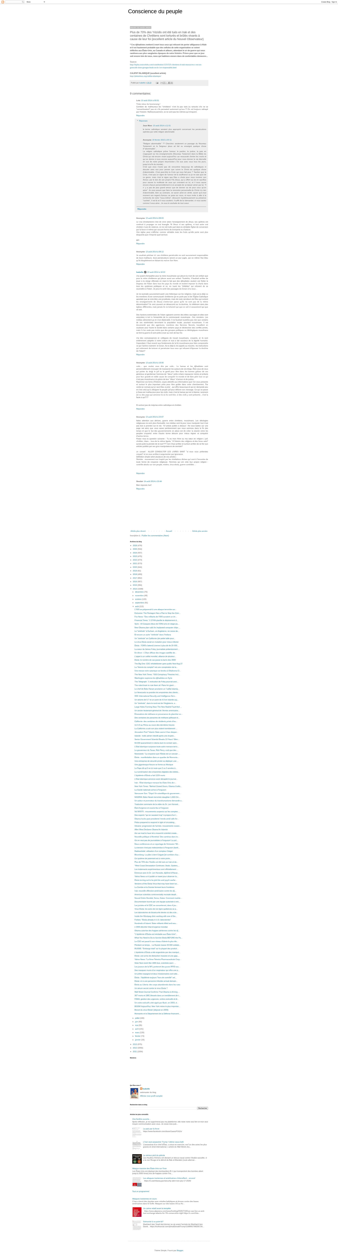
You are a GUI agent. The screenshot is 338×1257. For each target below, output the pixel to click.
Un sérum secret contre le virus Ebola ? (151, 988)
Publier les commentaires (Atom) (155, 535)
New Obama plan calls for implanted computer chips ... (157, 627)
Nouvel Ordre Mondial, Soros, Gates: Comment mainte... (158, 898)
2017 (135, 578)
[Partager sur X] (166, 83)
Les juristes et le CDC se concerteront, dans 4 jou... (156, 905)
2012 (135, 1048)
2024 (135, 553)
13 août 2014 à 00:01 (150, 100)
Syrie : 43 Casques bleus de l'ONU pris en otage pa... (157, 624)
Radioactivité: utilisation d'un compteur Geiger (154, 851)
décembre (139, 592)
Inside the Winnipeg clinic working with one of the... (156, 916)
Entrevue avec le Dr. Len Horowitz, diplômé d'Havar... (157, 873)
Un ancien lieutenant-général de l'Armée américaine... (157, 710)
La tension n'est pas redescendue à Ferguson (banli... (157, 848)
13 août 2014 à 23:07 (155, 417)
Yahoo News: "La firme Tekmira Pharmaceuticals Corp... (158, 959)
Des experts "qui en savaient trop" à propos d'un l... (156, 815)
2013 (135, 1044)
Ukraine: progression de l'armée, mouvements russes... (158, 826)
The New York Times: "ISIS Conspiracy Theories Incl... (157, 674)
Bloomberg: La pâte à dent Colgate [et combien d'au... (157, 855)
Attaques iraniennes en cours (144, 1199)
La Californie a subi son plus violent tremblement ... (156, 728)
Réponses (143, 121)
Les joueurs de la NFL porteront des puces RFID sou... (157, 967)
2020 (135, 567)
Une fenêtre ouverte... (141, 1119)
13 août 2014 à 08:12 (155, 252)
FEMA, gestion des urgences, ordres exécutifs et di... (157, 999)
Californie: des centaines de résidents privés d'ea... (156, 721)
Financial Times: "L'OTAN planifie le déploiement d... (156, 620)
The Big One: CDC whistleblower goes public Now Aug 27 (158, 664)
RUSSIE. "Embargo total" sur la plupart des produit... (156, 948)
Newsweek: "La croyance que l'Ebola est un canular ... (157, 754)
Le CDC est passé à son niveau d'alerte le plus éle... (156, 941)
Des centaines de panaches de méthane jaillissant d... (157, 718)
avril (137, 1029)
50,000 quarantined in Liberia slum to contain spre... (156, 743)
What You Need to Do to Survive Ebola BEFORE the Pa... (158, 938)
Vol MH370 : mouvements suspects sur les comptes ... (157, 811)
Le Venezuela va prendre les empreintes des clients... (157, 692)
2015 (135, 585)
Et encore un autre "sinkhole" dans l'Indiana (153, 635)
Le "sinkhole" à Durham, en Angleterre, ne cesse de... (157, 631)
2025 (135, 549)
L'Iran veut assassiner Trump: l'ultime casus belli (163, 1142)
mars (137, 1032)
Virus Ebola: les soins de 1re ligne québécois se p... (156, 909)
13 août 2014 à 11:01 (162, 125)
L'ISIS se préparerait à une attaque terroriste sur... (156, 609)
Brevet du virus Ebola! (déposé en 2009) (151, 1010)
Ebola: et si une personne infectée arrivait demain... (156, 981)
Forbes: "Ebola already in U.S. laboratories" (153, 920)
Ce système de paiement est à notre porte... (153, 858)
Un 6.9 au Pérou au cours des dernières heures (154, 725)
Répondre (140, 115)
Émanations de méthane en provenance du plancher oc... (159, 714)
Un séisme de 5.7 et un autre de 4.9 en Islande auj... (157, 700)
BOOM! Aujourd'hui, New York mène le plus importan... (157, 1006)
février (138, 1036)
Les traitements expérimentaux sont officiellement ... (156, 869)
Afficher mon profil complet (151, 1096)
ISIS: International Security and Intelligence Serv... (155, 696)
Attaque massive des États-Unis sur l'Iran (149, 1168)
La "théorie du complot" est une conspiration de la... (156, 667)
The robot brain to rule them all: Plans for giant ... (155, 685)
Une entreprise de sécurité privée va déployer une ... (157, 761)
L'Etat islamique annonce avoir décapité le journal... (156, 779)
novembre (139, 595)
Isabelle (139, 272)
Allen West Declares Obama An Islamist (151, 829)
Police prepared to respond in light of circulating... (155, 822)
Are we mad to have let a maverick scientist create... (156, 833)
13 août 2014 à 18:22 (156, 272)
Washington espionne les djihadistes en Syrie (153, 678)
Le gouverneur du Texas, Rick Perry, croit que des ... (156, 750)
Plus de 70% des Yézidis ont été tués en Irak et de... (156, 862)
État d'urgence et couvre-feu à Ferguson (151, 808)
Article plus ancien (199, 531)
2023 (135, 556)
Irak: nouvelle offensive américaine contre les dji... (155, 891)
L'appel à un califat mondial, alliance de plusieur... (155, 656)
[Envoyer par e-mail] (161, 83)
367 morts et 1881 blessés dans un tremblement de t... (157, 995)
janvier (138, 1040)
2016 (135, 581)
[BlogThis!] (164, 83)
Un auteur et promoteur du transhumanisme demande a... (159, 801)
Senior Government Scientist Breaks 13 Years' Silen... (157, 739)
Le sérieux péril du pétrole (154, 1155)
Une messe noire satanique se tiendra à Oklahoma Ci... (158, 671)
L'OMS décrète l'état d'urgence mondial (151, 927)
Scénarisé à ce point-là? (153, 1222)
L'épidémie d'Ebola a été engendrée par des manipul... (157, 952)
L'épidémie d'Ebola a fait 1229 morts (150, 775)
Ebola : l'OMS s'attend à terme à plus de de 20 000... (157, 645)
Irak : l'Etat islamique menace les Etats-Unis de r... (155, 783)
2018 (135, 574)
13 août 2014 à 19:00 (155, 363)
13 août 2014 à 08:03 (155, 218)
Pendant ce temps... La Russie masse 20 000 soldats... (158, 945)
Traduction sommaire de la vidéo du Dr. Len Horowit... (157, 804)
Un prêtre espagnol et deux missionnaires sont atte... (157, 974)
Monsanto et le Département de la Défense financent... (157, 1013)
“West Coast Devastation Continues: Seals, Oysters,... (157, 865)
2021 (135, 563)
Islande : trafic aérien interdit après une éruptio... (155, 736)
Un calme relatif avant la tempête (157, 1208)
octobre (138, 599)
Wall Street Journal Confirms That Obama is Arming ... (157, 992)
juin (137, 1022)
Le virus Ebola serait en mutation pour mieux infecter (157, 642)
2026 (135, 545)
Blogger (180, 1250)
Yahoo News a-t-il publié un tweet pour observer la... (156, 876)
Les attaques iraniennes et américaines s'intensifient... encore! (169, 1178)
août (137, 606)
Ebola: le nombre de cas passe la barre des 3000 (155, 660)
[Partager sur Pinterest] (171, 83)
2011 (135, 1051)
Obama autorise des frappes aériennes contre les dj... (157, 931)
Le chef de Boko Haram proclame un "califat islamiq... (157, 689)
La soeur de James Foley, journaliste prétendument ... (157, 649)
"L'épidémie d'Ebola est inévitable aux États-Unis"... (156, 934)
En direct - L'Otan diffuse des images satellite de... (156, 653)
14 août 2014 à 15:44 (153, 481)
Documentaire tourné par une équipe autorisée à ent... (157, 902)
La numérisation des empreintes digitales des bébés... (157, 772)
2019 (135, 571)
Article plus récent (138, 531)
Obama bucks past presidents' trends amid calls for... (157, 819)
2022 (135, 560)
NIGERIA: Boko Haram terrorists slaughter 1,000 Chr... (157, 797)
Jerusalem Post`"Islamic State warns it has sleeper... (156, 732)
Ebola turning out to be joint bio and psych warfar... (156, 880)
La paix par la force (151, 1129)
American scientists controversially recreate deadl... (156, 894)
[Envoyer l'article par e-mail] (157, 83)
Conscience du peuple (155, 11)
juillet (137, 1018)
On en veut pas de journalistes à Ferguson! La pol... (156, 840)
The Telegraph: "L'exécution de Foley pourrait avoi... (156, 682)
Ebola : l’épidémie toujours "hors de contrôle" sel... (156, 977)
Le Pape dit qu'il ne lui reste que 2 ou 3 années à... (156, 768)
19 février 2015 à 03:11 (162, 140)
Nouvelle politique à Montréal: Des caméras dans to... (157, 837)
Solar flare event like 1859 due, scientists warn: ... (155, 963)
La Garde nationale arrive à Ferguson (150, 790)
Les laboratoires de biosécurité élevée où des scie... (156, 912)
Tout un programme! (140, 1191)
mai (137, 1025)
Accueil (169, 531)
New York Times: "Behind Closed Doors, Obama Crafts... (158, 786)
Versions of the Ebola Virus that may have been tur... (156, 884)
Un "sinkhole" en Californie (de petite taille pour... (155, 638)
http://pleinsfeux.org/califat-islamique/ (145, 76)
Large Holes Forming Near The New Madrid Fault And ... (158, 707)
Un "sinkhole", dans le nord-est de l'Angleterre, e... (156, 703)
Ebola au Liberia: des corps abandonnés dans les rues (157, 985)
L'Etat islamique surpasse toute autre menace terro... (157, 747)
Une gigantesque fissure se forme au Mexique (154, 765)
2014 (135, 589)
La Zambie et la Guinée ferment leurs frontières (154, 887)
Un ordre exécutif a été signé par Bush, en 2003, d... (156, 1003)
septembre (140, 603)
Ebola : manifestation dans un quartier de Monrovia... (157, 757)
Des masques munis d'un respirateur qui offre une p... (157, 970)
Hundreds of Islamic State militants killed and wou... (156, 923)
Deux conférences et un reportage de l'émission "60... (157, 844)
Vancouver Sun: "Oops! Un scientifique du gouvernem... (158, 793)
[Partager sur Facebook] (169, 83)
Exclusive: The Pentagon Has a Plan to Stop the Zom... (157, 613)
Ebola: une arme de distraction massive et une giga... (157, 956)
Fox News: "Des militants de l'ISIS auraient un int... (156, 617)
